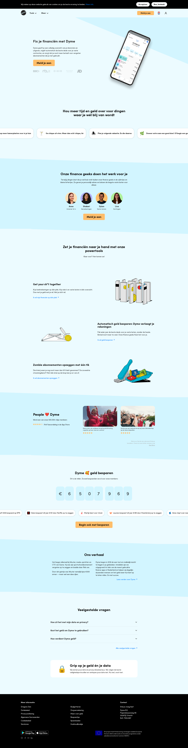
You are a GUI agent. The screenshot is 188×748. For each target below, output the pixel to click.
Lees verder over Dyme (126, 579)
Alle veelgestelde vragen (126, 648)
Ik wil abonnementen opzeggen (45, 378)
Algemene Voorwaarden (30, 717)
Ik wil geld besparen (105, 340)
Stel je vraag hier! (127, 707)
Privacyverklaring (27, 714)
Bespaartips (75, 717)
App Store (152, 445)
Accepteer (142, 4)
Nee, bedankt (159, 4)
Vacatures (25, 724)
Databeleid (25, 710)
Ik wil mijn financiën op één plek (45, 297)
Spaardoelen (75, 721)
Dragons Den (26, 707)
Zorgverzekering (77, 710)
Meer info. (90, 4)
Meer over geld (76, 714)
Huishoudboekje (76, 724)
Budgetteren (75, 707)
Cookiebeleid (26, 721)
